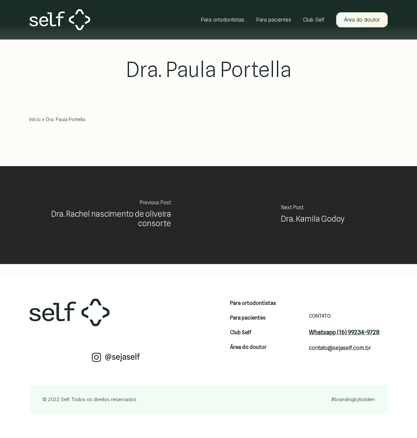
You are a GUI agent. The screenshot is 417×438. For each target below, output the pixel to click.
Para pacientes (248, 318)
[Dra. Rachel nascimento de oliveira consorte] (104, 215)
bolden (367, 399)
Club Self (240, 332)
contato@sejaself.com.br (340, 348)
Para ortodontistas (253, 303)
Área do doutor (248, 347)
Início (35, 119)
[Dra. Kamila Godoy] (312, 215)
